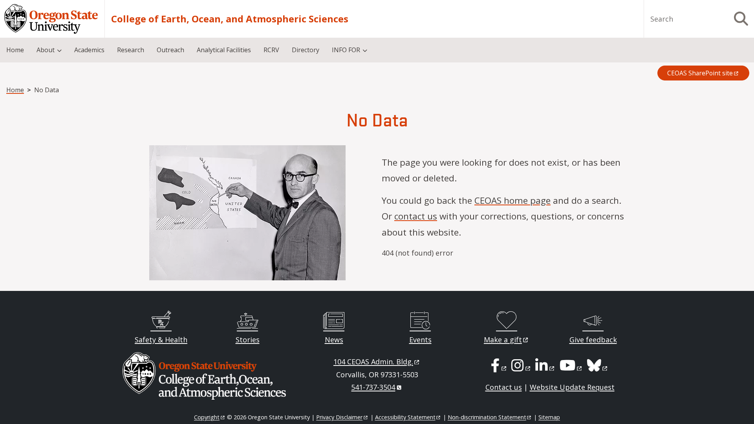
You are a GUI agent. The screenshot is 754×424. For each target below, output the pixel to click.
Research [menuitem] (130, 50)
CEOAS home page (512, 200)
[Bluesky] (598, 368)
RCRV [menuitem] (271, 50)
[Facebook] (499, 368)
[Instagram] (521, 368)
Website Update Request (572, 387)
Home (15, 90)
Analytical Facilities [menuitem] (224, 50)
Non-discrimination (487, 417)
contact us (415, 216)
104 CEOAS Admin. (373, 361)
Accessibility (405, 417)
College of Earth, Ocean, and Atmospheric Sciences (229, 19)
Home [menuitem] (15, 50)
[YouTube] (571, 368)
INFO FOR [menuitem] (346, 50)
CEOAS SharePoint (700, 73)
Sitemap (549, 417)
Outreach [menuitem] (170, 50)
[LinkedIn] (545, 368)
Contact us (503, 387)
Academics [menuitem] (89, 50)
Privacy (339, 417)
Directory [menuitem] (305, 50)
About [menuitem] (46, 50)
